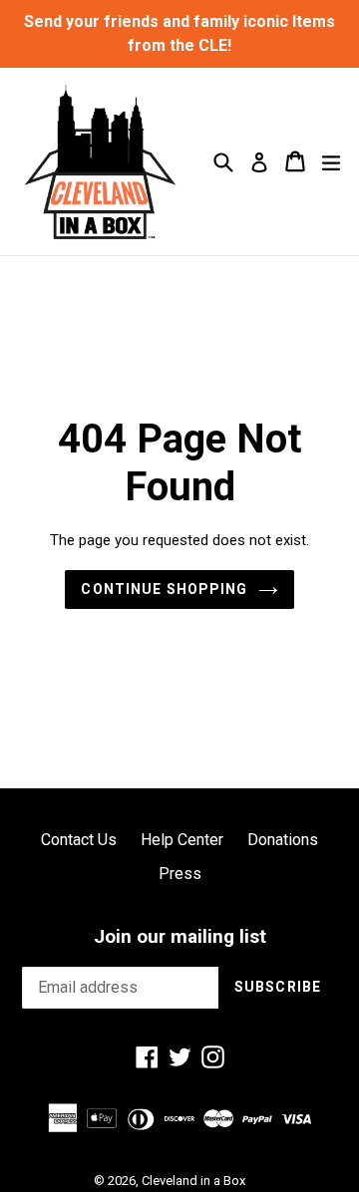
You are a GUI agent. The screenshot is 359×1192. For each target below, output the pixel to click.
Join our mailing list (180, 937)
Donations (282, 839)
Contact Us (79, 839)
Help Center (182, 839)
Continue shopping (164, 589)
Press (180, 873)
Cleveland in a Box (193, 1180)
